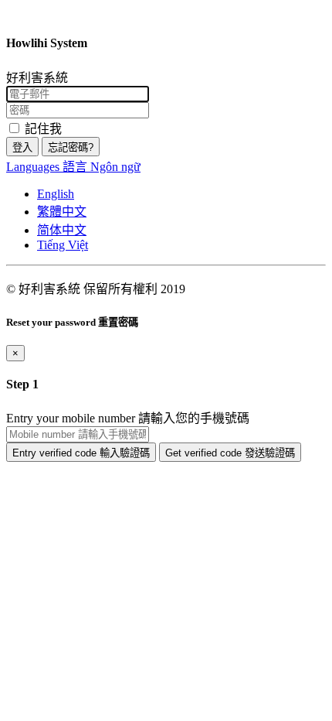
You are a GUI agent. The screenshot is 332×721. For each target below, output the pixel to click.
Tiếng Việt (62, 244)
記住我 (42, 128)
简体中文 (61, 230)
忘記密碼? (70, 147)
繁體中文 (61, 211)
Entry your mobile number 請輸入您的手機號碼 (127, 418)
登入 (22, 147)
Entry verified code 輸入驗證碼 (81, 453)
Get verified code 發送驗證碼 (230, 453)
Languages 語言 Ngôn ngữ (73, 166)
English (55, 193)
